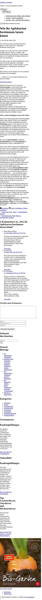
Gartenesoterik (8, 408)
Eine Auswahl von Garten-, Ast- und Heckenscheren (5, 533)
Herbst (25, 208)
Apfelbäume (18, 208)
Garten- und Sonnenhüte (14, 18)
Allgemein (7, 403)
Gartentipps (5, 208)
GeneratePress (30, 597)
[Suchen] (1, 343)
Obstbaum (3, 210)
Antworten (7, 248)
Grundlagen (7, 412)
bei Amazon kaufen (6, 588)
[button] (1, 599)
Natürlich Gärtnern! (6, 2)
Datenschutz (8, 594)
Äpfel (12, 208)
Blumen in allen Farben (8, 393)
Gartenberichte (8, 406)
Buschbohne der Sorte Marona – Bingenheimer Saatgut (11, 216)
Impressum (7, 592)
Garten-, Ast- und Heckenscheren (17, 20)
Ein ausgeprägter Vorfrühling (8, 355)
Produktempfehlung (10, 413)
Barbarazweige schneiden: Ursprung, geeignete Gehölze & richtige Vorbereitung (8, 364)
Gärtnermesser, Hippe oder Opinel (18, 16)
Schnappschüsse (9, 415)
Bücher (6, 405)
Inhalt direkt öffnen (6, 82)
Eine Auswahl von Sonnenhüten (5, 493)
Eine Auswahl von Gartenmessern (5, 453)
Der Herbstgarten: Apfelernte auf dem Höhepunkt (8, 375)
